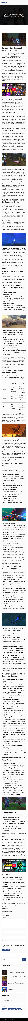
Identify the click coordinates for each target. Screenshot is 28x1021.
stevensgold (4, 2)
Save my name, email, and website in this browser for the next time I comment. (14, 946)
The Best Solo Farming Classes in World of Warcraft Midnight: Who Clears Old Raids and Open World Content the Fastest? (17, 983)
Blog (7, 908)
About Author (4, 968)
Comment (4, 917)
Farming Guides (8, 1000)
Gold (5, 1009)
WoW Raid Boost (9, 200)
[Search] (24, 959)
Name (3, 929)
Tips (20, 1009)
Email (3, 935)
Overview (12, 1009)
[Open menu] (26, 2)
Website (4, 940)
